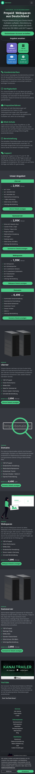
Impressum (17, 739)
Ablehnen (9, 771)
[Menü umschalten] (31, 2)
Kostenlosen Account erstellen (17, 33)
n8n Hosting (17, 711)
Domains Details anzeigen (17, 318)
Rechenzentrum (17, 722)
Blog (17, 733)
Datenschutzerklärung (17, 741)
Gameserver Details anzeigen (17, 249)
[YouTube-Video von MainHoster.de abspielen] (17, 670)
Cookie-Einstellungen (17, 748)
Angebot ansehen (17, 38)
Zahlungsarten (17, 724)
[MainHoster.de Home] (6, 3)
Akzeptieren (25, 771)
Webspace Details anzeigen (17, 283)
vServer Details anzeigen (17, 209)
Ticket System (17, 713)
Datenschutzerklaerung (8, 767)
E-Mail (17, 715)
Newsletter (17, 726)
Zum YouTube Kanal (9, 698)
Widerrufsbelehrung (17, 743)
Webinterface (17, 730)
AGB (17, 745)
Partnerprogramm (17, 728)
